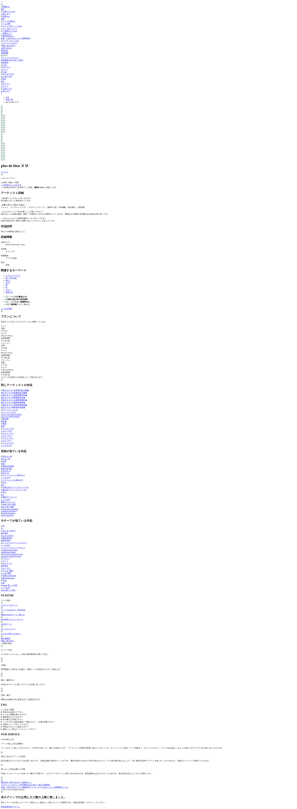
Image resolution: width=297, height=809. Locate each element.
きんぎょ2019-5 (7, 536)
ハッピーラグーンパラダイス (13, 548)
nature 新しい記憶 (8, 590)
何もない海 (5, 459)
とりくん (4, 172)
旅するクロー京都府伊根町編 (13, 402)
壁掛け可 (9, 292)
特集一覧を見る (7, 641)
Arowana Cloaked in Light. (11, 556)
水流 (3, 583)
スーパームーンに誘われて (12, 480)
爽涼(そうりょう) (8, 502)
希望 (3, 426)
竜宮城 (3, 421)
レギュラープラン (13, 276)
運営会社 (4, 50)
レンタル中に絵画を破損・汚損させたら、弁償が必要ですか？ (29, 722)
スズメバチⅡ (6, 436)
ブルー (8, 290)
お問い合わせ (14, 782)
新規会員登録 (6, 807)
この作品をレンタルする (11, 185)
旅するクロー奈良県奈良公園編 (14, 393)
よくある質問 (6, 309)
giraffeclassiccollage (8, 552)
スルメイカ (5, 568)
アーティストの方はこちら (42, 787)
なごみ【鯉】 (6, 573)
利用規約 (4, 63)
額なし (8, 280)
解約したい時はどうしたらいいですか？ (19, 729)
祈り (3, 495)
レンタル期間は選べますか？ (15, 715)
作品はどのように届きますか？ (16, 727)
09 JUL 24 (5, 473)
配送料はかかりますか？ (13, 717)
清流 (3, 464)
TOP (7, 97)
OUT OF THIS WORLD (10, 417)
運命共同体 (5, 540)
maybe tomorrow (7, 515)
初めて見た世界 (7, 507)
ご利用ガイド (26, 782)
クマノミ (4, 561)
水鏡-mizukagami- (8, 578)
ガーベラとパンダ (8, 412)
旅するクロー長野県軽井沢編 (13, 398)
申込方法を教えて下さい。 (14, 712)
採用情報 (4, 53)
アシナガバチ (6, 446)
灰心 (3, 485)
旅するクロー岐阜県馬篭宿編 (13, 407)
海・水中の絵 (11, 278)
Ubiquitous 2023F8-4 (9, 511)
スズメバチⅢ (6, 431)
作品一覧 (9, 100)
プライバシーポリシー (10, 58)
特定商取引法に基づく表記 (12, 60)
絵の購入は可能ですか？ (13, 719)
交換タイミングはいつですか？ (16, 724)
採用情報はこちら (61, 787)
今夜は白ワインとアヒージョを (14, 490)
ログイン (16, 807)
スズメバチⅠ (6, 441)
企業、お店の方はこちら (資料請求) (15, 787)
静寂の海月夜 (6, 469)
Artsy (8, 283)
